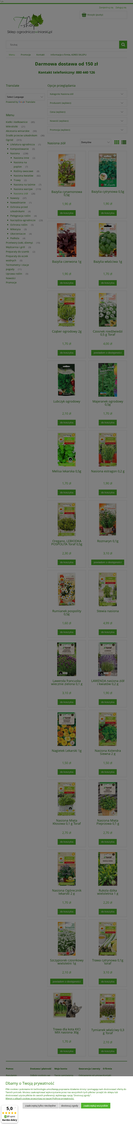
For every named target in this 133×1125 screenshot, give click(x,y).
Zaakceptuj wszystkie (95, 1105)
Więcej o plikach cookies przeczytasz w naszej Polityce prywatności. (40, 1098)
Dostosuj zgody (69, 1105)
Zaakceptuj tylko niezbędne (40, 1105)
